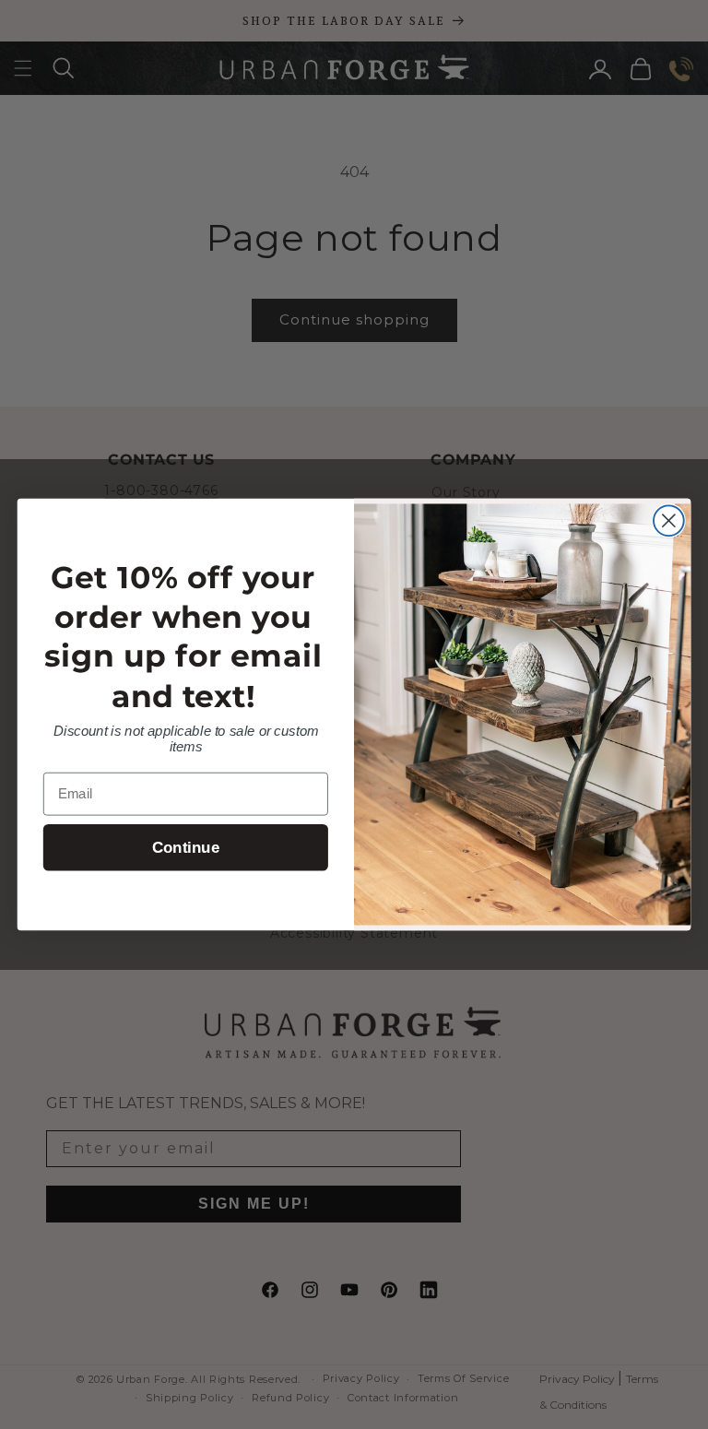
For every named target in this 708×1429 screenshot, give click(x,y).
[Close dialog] (669, 520)
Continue (185, 847)
